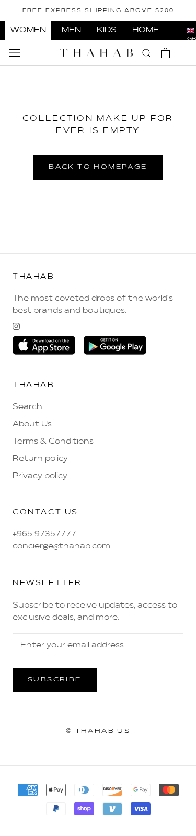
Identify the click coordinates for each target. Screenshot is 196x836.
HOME (145, 30)
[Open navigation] (14, 53)
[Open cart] (165, 53)
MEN (71, 30)
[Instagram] (16, 326)
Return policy (40, 459)
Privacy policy (40, 476)
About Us (32, 424)
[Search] (147, 52)
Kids (107, 30)
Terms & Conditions (53, 441)
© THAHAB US (98, 731)
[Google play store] (115, 345)
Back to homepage (98, 167)
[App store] (44, 345)
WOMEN (28, 30)
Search (27, 407)
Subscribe (55, 680)
